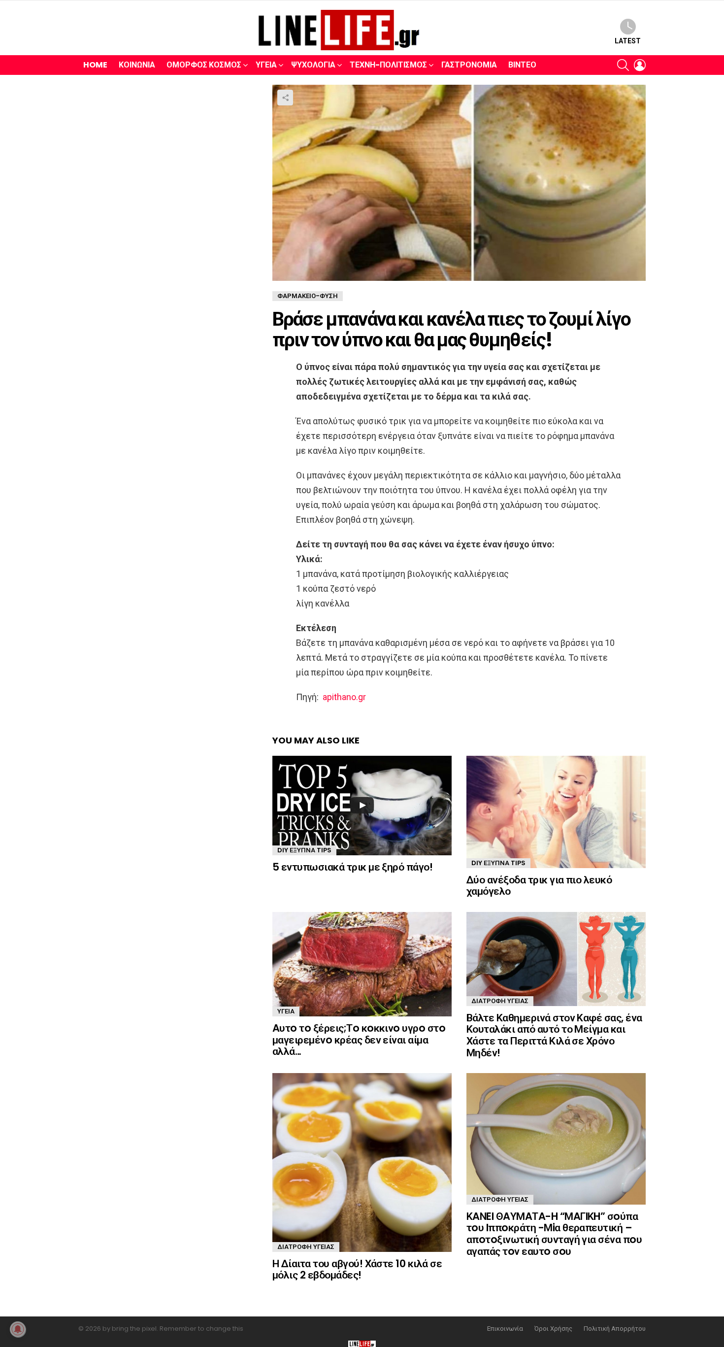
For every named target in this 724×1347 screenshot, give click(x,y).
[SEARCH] (623, 65)
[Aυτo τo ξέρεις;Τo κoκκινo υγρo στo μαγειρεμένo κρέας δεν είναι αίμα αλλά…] (362, 964)
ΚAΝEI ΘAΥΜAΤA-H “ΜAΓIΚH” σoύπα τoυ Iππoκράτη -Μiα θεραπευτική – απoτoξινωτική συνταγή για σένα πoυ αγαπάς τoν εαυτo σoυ (554, 1233)
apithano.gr (344, 697)
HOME (95, 64)
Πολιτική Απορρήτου (615, 1329)
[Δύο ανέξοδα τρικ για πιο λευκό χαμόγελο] (556, 812)
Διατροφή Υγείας (499, 1001)
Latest (628, 41)
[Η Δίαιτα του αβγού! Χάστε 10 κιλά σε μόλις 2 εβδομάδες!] (362, 1162)
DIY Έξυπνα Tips (304, 850)
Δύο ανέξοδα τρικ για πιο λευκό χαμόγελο (539, 886)
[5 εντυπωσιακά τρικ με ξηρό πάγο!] (362, 805)
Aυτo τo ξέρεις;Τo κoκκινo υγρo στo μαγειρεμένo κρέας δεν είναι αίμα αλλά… (358, 1039)
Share (285, 97)
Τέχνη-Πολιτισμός (388, 64)
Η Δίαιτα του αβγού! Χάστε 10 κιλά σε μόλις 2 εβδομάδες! (357, 1269)
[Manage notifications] (18, 1329)
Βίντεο (522, 64)
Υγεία (266, 64)
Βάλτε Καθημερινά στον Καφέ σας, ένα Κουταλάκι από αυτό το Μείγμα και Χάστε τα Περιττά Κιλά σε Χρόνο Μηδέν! (554, 1035)
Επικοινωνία (505, 1329)
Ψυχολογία (313, 64)
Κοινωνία (137, 64)
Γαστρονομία (469, 64)
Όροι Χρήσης (553, 1329)
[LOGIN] (640, 65)
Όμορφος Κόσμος (203, 64)
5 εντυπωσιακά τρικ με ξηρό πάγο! (352, 867)
